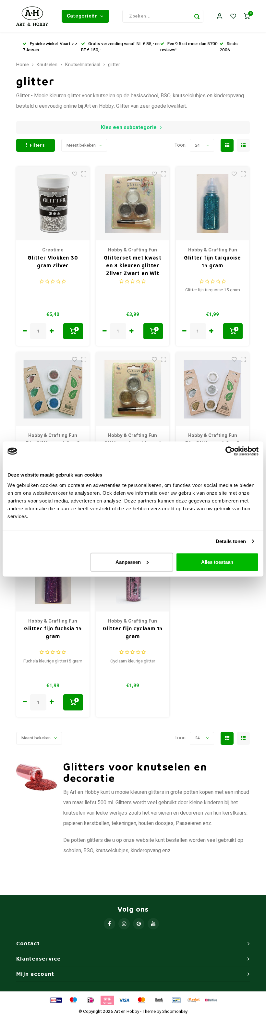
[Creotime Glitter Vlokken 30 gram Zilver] (53, 203)
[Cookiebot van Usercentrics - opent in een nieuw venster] (230, 451)
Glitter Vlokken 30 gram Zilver (53, 261)
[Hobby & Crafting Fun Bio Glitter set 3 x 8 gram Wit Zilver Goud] (212, 389)
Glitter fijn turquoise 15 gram (212, 261)
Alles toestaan (217, 561)
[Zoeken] (196, 16)
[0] (247, 16)
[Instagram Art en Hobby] (124, 923)
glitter (114, 65)
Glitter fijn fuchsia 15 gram (52, 632)
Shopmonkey (174, 1011)
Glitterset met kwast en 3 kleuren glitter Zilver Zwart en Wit (132, 265)
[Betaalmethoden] (55, 1000)
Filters (37, 145)
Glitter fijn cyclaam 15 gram (133, 632)
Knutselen (47, 65)
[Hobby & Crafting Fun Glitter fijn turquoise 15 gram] (212, 203)
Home (22, 65)
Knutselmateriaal (82, 65)
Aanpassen (128, 561)
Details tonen (231, 541)
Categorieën (82, 15)
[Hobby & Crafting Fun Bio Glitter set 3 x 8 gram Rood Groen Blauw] (53, 389)
